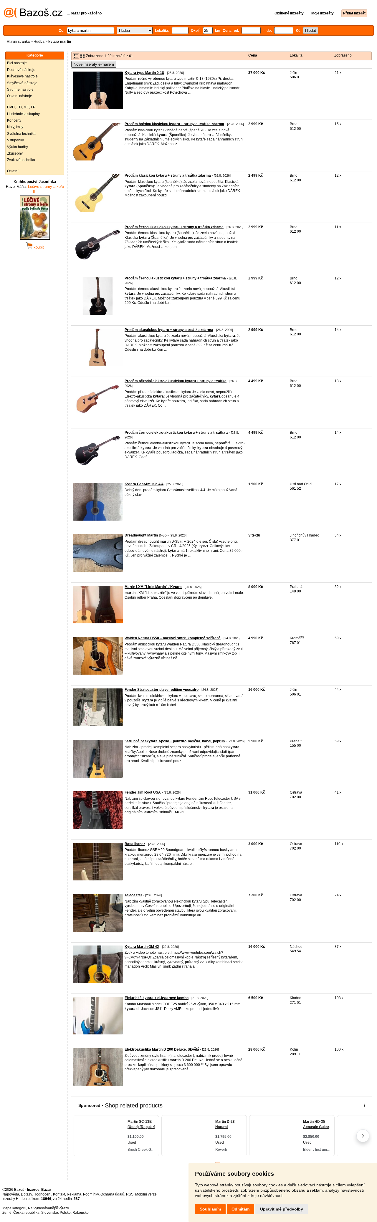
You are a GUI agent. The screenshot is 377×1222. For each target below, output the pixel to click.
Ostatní (12, 171)
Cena (252, 55)
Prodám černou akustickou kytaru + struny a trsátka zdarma (175, 278)
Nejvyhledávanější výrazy (48, 1208)
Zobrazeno (343, 55)
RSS (129, 1194)
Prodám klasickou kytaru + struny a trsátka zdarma (168, 175)
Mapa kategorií (14, 1208)
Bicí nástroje (17, 63)
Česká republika (26, 1213)
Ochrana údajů (112, 1194)
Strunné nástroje (20, 89)
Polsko (65, 1213)
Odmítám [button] (240, 1209)
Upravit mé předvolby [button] (281, 1209)
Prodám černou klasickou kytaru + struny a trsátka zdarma (174, 227)
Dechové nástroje (21, 70)
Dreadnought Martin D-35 (146, 535)
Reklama (74, 1194)
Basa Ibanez (135, 844)
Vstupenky (15, 140)
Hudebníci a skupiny (23, 114)
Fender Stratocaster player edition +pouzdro (162, 690)
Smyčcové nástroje (22, 83)
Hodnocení (42, 1194)
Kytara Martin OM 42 (142, 947)
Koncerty (14, 120)
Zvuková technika (21, 160)
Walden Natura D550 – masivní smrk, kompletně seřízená (173, 638)
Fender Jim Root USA (143, 792)
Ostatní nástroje (19, 96)
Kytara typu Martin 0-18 (144, 73)
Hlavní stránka (18, 41)
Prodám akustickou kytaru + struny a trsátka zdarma (169, 330)
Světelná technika (21, 134)
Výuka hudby (17, 147)
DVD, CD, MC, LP (21, 107)
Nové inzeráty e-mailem (94, 64)
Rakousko (80, 1213)
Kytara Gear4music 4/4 (144, 484)
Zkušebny (15, 153)
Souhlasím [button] (210, 1209)
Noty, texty (15, 127)
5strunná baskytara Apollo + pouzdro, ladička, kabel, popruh (175, 741)
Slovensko (49, 1213)
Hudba (39, 41)
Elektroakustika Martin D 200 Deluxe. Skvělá (162, 1049)
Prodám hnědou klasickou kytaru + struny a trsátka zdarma (174, 124)
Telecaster (133, 895)
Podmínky (91, 1194)
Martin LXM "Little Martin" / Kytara (153, 587)
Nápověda (10, 1194)
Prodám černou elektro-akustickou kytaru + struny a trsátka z (176, 432)
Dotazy (26, 1194)
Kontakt (59, 1194)
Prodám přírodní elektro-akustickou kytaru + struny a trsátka (175, 381)
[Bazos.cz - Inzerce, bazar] (33, 16)
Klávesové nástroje (22, 76)
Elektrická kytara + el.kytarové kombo (156, 998)
